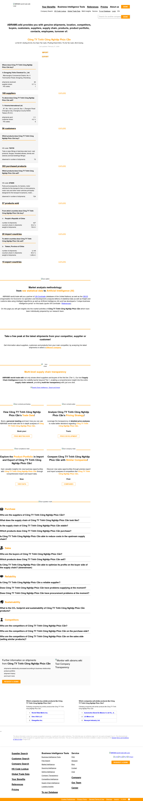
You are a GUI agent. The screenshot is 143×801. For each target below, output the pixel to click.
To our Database (105, 11)
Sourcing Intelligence (49, 768)
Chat (73, 772)
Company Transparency (50, 775)
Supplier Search (20, 753)
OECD (85, 296)
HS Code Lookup (60, 11)
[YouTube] (122, 757)
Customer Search (20, 758)
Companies (68, 484)
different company (54, 347)
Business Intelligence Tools (51, 757)
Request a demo (11, 681)
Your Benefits (48, 6)
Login (114, 11)
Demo (125, 7)
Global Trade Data (74, 11)
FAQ (73, 757)
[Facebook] (118, 757)
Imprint (116, 799)
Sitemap (109, 799)
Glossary (75, 761)
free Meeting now (22, 436)
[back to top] (1, 731)
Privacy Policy (82, 799)
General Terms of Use (96, 799)
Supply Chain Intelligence (50, 783)
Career (75, 787)
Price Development (68, 436)
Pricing (104, 6)
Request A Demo (121, 762)
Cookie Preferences (68, 799)
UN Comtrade (40, 296)
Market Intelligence (48, 764)
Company (76, 777)
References (92, 6)
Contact (74, 768)
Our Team (76, 782)
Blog (73, 764)
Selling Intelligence (48, 772)
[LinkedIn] (113, 757)
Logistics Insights (48, 786)
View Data (22, 484)
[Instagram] (127, 757)
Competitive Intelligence (50, 779)
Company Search (20, 763)
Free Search (46, 761)
